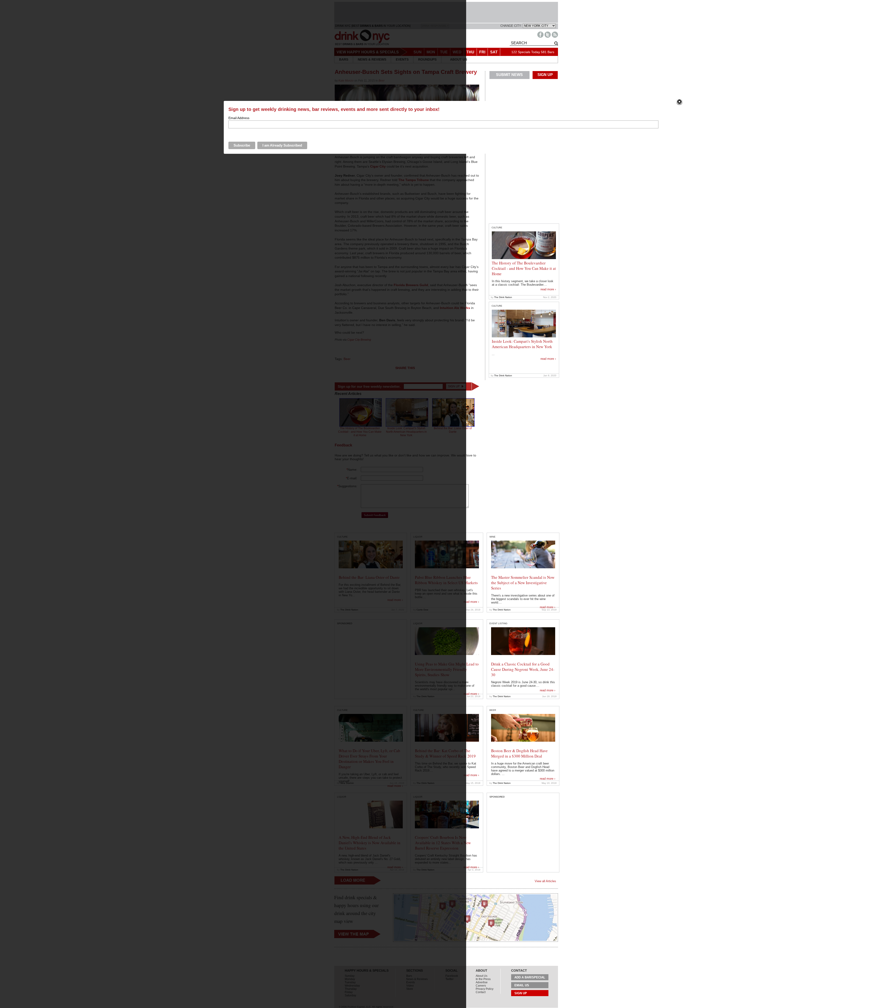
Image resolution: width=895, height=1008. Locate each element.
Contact (480, 992)
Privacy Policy (484, 989)
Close (679, 102)
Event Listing (498, 623)
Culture (497, 227)
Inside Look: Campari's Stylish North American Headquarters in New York (522, 344)
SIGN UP (545, 75)
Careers (481, 985)
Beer (492, 710)
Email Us (521, 985)
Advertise (482, 982)
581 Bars (547, 52)
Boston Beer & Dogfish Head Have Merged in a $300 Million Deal (519, 753)
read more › (548, 289)
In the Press (483, 979)
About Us (481, 975)
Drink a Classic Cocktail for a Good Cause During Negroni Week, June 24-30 (522, 669)
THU (470, 52)
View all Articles (545, 881)
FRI (482, 52)
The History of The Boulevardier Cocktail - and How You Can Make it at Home (524, 268)
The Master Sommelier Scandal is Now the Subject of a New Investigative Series (522, 583)
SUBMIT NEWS (509, 75)
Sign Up (520, 993)
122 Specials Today (525, 52)
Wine (492, 536)
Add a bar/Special (529, 977)
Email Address (238, 118)
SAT (494, 52)
